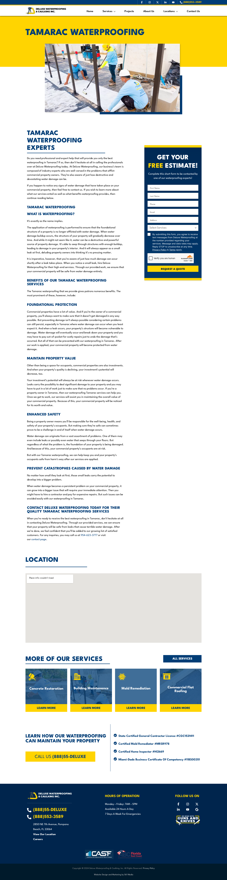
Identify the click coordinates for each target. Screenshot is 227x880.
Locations (169, 11)
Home (90, 11)
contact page (38, 539)
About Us (148, 11)
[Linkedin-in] (178, 809)
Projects (129, 11)
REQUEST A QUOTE (173, 269)
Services (107, 11)
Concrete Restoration (46, 688)
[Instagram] (188, 804)
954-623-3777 (89, 535)
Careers (38, 839)
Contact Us (193, 11)
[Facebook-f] (178, 804)
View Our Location (44, 834)
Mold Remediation (136, 688)
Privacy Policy (159, 249)
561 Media (128, 875)
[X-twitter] (197, 804)
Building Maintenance (91, 688)
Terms (172, 249)
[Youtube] (188, 809)
